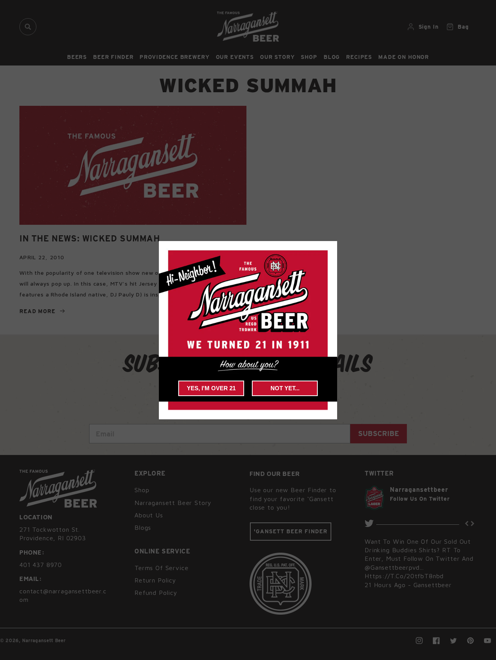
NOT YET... (285, 388)
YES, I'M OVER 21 (211, 388)
